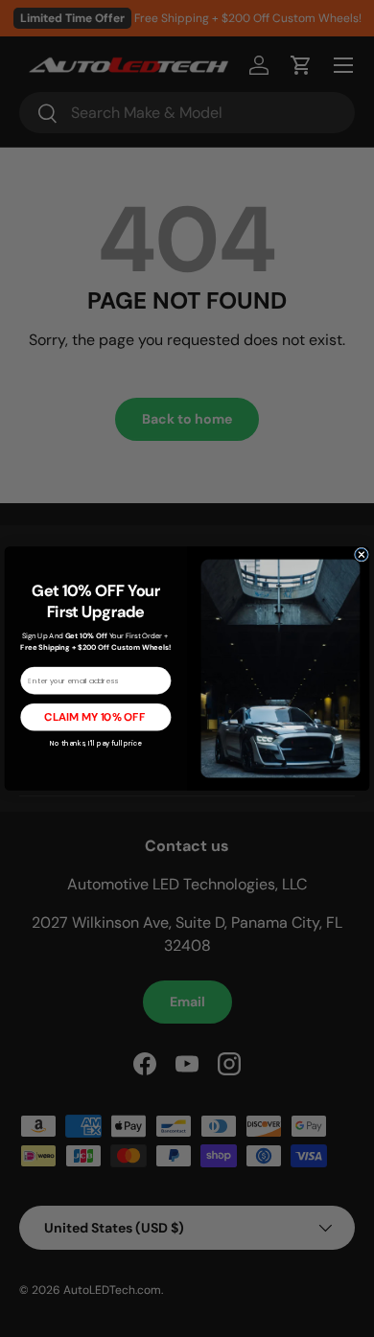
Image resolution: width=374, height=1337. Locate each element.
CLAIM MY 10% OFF (95, 717)
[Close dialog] (362, 554)
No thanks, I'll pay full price (96, 743)
